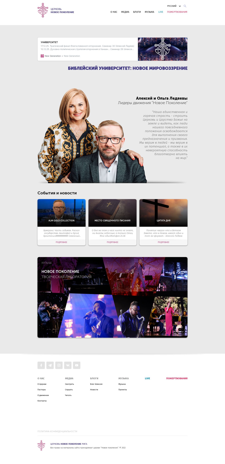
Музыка (149, 11)
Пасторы (42, 389)
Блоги (137, 11)
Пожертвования (177, 11)
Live (160, 11)
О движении (43, 395)
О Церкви (42, 384)
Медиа (125, 11)
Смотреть (69, 384)
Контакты (42, 401)
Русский (171, 6)
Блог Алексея (96, 384)
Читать (68, 395)
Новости (94, 389)
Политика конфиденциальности (57, 431)
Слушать (69, 389)
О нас (114, 11)
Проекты (122, 389)
